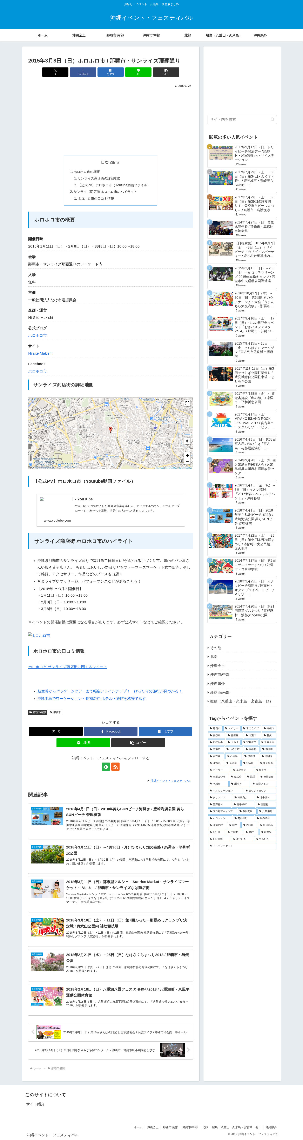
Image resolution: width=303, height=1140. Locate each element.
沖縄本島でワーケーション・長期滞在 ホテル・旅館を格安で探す (91, 699)
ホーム (138, 1127)
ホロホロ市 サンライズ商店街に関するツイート (67, 667)
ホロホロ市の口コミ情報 (96, 198)
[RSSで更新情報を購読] (115, 767)
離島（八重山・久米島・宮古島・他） (236, 1127)
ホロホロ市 (37, 335)
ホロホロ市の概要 (87, 172)
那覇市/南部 (39, 712)
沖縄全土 (153, 1127)
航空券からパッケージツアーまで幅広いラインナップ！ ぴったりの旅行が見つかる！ (110, 691)
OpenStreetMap (185, 468)
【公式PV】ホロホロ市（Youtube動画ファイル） (114, 185)
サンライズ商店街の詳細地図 (99, 178)
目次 (104, 162)
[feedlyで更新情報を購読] (106, 767)
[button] (166, 72)
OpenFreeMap (171, 468)
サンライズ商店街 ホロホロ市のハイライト (105, 191)
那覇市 (57, 712)
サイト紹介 (35, 1104)
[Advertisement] (110, 119)
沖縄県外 (271, 1127)
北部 (205, 1127)
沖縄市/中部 (190, 1127)
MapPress (160, 468)
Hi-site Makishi (40, 353)
